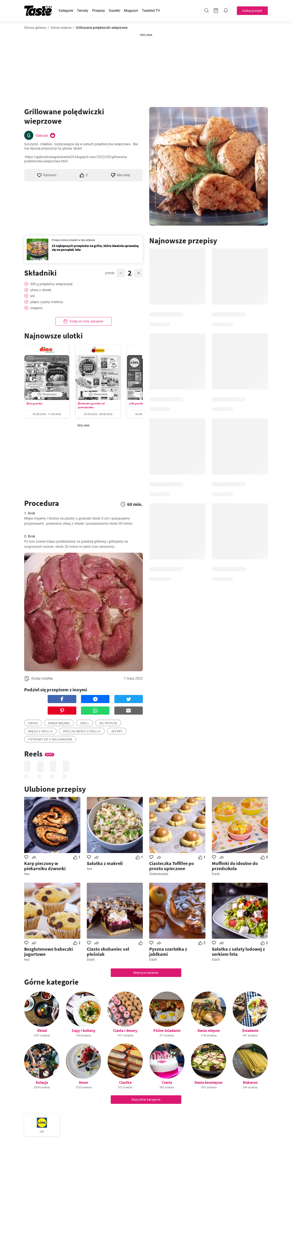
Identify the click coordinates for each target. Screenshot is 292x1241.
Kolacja (42, 1082)
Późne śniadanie (166, 1030)
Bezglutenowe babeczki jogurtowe (48, 951)
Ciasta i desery (125, 1030)
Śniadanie (250, 1030)
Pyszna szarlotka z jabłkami (168, 951)
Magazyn (131, 11)
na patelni (108, 723)
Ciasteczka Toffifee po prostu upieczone (171, 866)
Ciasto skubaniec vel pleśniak (108, 951)
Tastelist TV (151, 11)
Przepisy (98, 11)
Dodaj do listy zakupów (86, 321)
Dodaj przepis (252, 10)
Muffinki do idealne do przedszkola (235, 866)
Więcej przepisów (145, 972)
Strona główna (35, 28)
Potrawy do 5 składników (50, 739)
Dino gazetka (35, 403)
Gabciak (42, 136)
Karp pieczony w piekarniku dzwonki (45, 866)
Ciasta (167, 1082)
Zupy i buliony (83, 1030)
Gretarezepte (158, 874)
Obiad (42, 1030)
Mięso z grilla (40, 731)
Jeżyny (116, 731)
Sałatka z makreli (105, 863)
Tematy (82, 11)
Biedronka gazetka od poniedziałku (91, 405)
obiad (33, 723)
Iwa (26, 874)
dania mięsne (59, 723)
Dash (216, 874)
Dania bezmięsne (209, 1082)
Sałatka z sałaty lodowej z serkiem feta (238, 951)
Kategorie (66, 11)
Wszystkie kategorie (146, 1099)
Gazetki (114, 11)
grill (84, 723)
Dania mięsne (61, 28)
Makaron (250, 1082)
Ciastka (125, 1082)
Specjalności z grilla (82, 731)
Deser (83, 1082)
